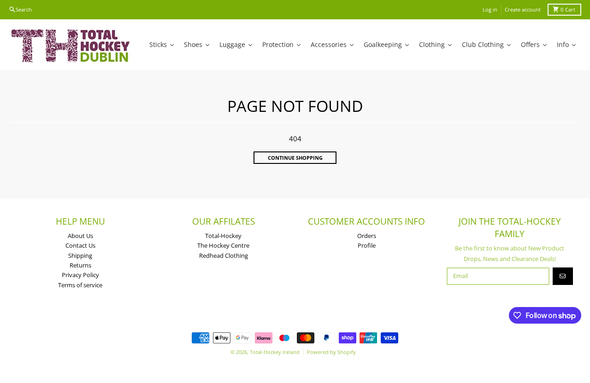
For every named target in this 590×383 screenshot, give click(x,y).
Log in (490, 9)
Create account (523, 9)
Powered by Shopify (331, 351)
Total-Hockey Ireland (275, 351)
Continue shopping (295, 157)
